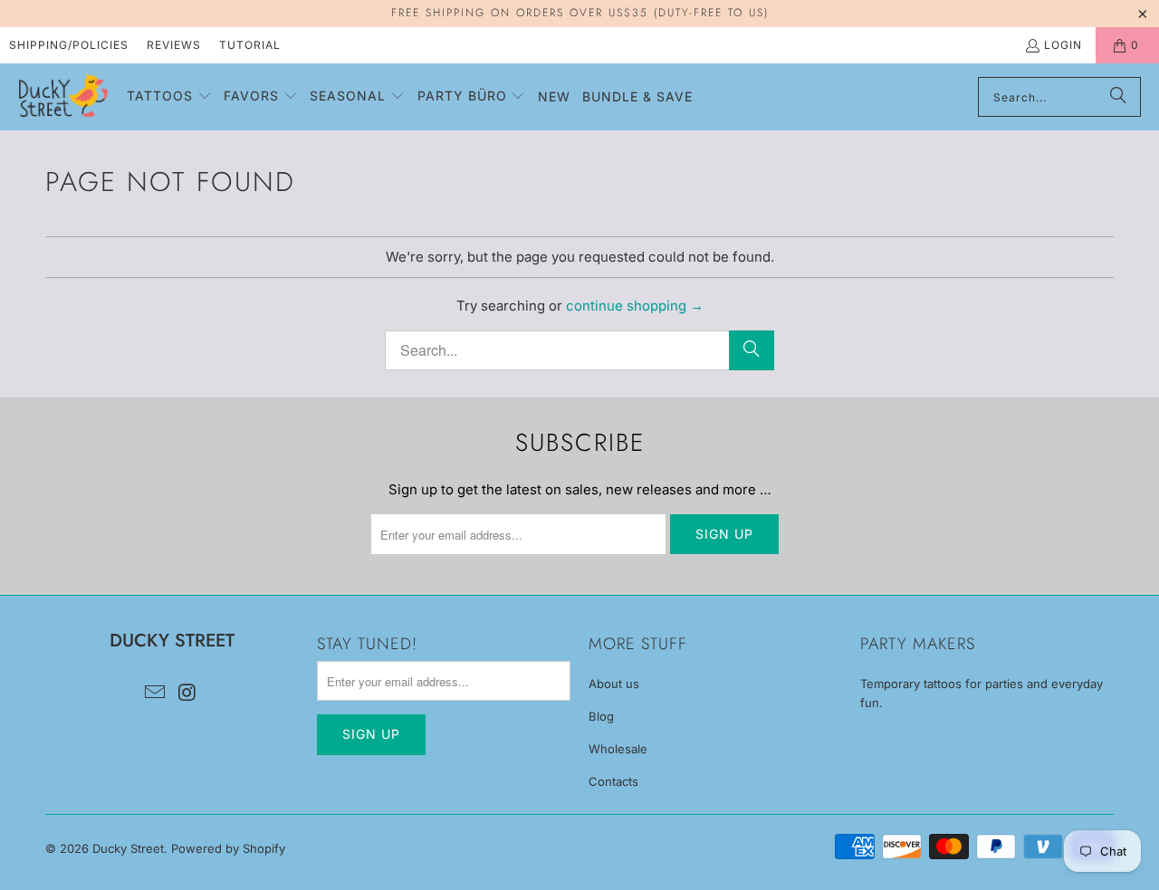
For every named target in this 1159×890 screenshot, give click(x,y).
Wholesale (618, 749)
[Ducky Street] (63, 96)
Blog (601, 716)
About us (614, 683)
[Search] (1118, 97)
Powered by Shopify (228, 848)
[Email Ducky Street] (154, 693)
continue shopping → (635, 305)
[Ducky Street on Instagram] (187, 693)
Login (1063, 45)
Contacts (613, 781)
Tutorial (250, 45)
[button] (169, 97)
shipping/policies (69, 45)
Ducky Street (128, 848)
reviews (174, 45)
